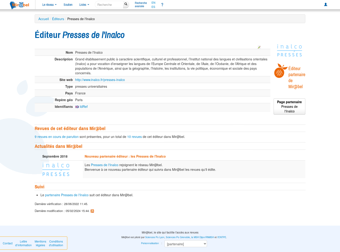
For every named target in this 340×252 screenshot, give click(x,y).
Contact (7, 243)
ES (153, 6)
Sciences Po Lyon (154, 237)
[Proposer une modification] (259, 46)
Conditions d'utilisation (56, 243)
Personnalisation (150, 243)
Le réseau (48, 4)
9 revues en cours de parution (57, 136)
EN (153, 2)
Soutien (68, 4)
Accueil (43, 18)
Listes (83, 4)
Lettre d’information (23, 243)
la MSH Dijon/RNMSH (202, 237)
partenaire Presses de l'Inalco (67, 195)
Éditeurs (58, 18)
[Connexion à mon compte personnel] (326, 4)
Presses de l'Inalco (104, 164)
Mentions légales (40, 243)
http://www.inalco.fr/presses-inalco (100, 79)
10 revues (134, 136)
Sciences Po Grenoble (178, 237)
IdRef (83, 106)
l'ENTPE (221, 237)
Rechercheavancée (141, 4)
